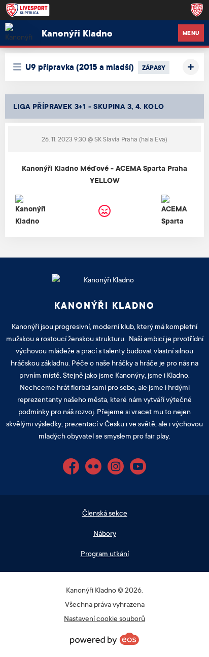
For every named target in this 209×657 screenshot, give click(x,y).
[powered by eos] (104, 639)
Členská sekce (104, 512)
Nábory (104, 533)
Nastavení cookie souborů (104, 618)
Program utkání (105, 553)
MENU (191, 33)
